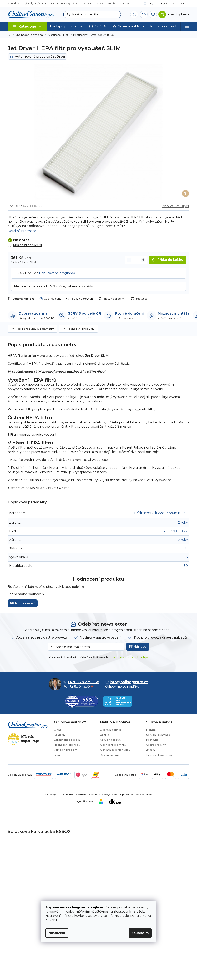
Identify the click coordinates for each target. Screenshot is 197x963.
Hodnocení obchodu (67, 744)
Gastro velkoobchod (159, 754)
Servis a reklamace (158, 734)
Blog (122, 3)
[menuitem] (66, 26)
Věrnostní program (65, 749)
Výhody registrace (35, 3)
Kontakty (13, 3)
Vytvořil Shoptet (86, 801)
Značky (150, 749)
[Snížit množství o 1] (129, 260)
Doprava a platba (111, 729)
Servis (111, 3)
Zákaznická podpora (67, 739)
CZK (181, 3)
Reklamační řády (110, 754)
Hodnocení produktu (81, 328)
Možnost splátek (27, 286)
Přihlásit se (137, 647)
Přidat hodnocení (22, 603)
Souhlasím (140, 933)
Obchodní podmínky (113, 744)
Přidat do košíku (170, 260)
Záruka (86, 3)
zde (126, 916)
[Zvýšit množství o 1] (143, 260)
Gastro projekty (156, 744)
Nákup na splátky (110, 739)
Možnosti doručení (27, 245)
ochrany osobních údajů (130, 657)
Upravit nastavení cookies (136, 794)
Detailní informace (22, 231)
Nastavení (57, 933)
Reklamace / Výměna (64, 3)
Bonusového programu (57, 273)
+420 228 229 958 (83, 682)
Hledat (69, 14)
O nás (99, 3)
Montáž (151, 729)
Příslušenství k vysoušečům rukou (161, 513)
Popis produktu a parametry (35, 328)
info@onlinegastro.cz (129, 682)
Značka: (175, 206)
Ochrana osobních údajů (115, 749)
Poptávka (152, 739)
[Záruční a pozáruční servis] (185, 193)
